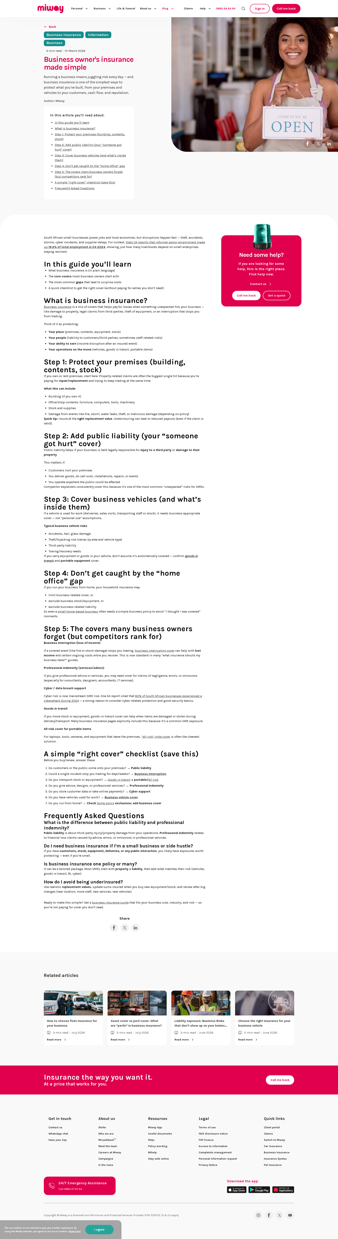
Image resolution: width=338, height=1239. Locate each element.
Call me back (286, 8)
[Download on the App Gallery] (283, 1189)
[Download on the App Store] (236, 1189)
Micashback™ (107, 1140)
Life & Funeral (126, 8)
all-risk (153, 780)
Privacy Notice (208, 1165)
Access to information (213, 1146)
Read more (54, 1039)
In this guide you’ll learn (72, 122)
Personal (77, 8)
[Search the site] (243, 8)
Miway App (155, 1127)
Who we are (106, 1133)
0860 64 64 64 (225, 8)
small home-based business (78, 611)
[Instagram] (258, 1215)
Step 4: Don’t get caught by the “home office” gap (90, 166)
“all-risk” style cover (155, 737)
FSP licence (206, 1140)
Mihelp (152, 1152)
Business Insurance (276, 1152)
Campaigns (105, 1158)
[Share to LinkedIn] (329, 143)
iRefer (102, 1127)
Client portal (272, 1127)
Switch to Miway (274, 1140)
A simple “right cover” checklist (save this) (85, 182)
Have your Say (58, 1140)
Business (100, 8)
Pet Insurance (273, 1165)
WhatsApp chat (58, 1133)
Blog (165, 8)
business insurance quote (110, 902)
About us (145, 8)
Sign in (260, 8)
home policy (105, 803)
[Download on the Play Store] (259, 1189)
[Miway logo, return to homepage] (50, 8)
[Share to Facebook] (307, 143)
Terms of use (207, 1127)
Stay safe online (158, 1158)
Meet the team (107, 1146)
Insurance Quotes (275, 1158)
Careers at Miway (109, 1152)
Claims (188, 8)
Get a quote (276, 295)
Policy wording (157, 1146)
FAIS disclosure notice (213, 1133)
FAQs (151, 1140)
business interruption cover (154, 650)
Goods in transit (119, 780)
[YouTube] (290, 1215)
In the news (105, 1165)
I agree (99, 1229)
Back (52, 26)
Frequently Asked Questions (74, 188)
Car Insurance (273, 1146)
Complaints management (215, 1152)
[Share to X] (318, 143)
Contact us (258, 284)
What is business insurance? (75, 128)
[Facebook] (269, 1215)
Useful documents (160, 1133)
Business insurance (57, 307)
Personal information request (218, 1158)
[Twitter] (279, 1215)
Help (203, 8)
